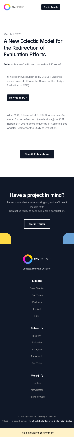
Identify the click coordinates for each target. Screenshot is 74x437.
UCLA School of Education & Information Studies (52, 421)
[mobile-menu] (67, 7)
